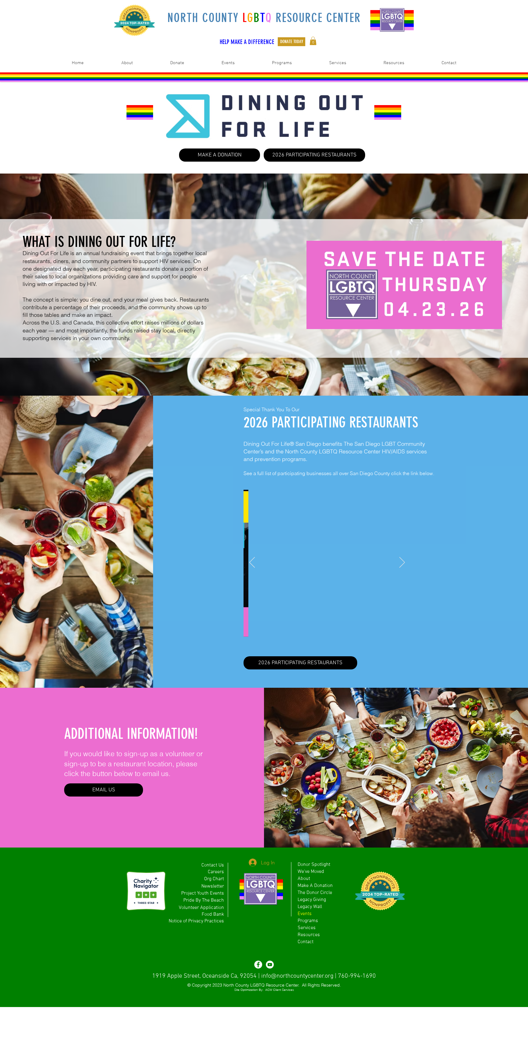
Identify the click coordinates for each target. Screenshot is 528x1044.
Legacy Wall (310, 907)
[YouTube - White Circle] (270, 965)
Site (237, 990)
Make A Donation (315, 886)
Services (307, 928)
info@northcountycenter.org (297, 976)
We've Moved (311, 872)
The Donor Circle (315, 893)
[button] (313, 41)
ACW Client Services (279, 990)
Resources (309, 935)
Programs (308, 921)
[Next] (402, 563)
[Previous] (252, 563)
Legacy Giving (312, 900)
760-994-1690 (357, 976)
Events (305, 914)
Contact (306, 942)
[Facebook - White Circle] (258, 965)
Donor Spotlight (314, 865)
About (304, 879)
